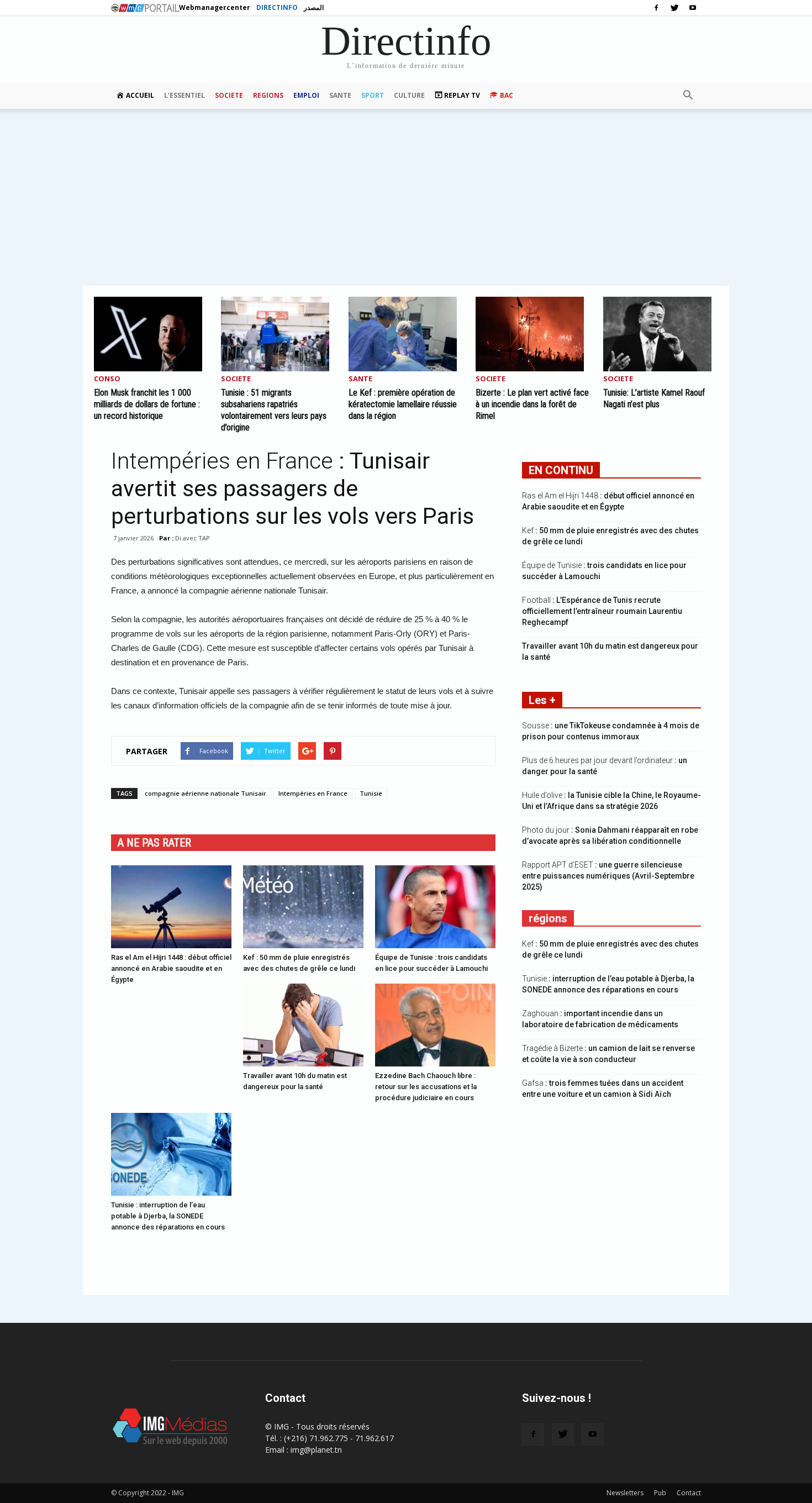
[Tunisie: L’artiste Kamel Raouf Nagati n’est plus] (660, 334)
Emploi (306, 95)
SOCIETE (229, 95)
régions (548, 918)
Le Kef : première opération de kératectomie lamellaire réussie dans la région (403, 404)
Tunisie (371, 793)
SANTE (340, 95)
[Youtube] (692, 7)
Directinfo (277, 7)
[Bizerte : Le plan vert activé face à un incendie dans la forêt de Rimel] (533, 334)
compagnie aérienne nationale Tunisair (205, 793)
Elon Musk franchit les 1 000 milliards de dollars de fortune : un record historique (147, 404)
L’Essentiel (184, 95)
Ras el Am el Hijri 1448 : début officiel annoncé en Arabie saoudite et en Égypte (171, 968)
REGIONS (268, 95)
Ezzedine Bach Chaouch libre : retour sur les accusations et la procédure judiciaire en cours (426, 1086)
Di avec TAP (192, 538)
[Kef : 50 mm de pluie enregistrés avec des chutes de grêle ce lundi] (303, 906)
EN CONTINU (561, 470)
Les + (542, 700)
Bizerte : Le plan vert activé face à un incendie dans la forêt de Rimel (532, 404)
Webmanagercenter (214, 7)
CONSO (107, 379)
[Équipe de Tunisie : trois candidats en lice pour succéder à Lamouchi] (435, 906)
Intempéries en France (312, 793)
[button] (687, 95)
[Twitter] (674, 7)
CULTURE (409, 95)
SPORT (372, 95)
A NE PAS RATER (154, 842)
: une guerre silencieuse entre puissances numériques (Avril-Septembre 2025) (608, 875)
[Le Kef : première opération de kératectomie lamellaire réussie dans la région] (406, 334)
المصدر (314, 7)
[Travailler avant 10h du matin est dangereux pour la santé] (303, 1025)
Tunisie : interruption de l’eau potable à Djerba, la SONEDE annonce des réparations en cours (168, 1216)
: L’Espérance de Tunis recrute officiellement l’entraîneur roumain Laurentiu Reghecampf (602, 611)
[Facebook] (656, 7)
